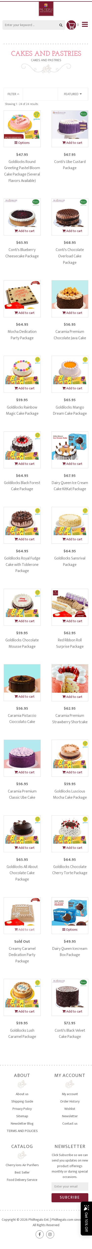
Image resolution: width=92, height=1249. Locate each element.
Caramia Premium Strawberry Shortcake (70, 718)
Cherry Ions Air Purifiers (22, 1165)
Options (23, 143)
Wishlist (69, 1109)
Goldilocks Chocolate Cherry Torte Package (69, 870)
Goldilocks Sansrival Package (69, 561)
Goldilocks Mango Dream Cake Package (70, 410)
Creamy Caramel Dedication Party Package (22, 955)
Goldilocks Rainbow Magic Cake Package (22, 410)
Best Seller (22, 1172)
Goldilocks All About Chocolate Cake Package (22, 873)
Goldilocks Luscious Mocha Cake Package (70, 794)
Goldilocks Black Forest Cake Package (22, 486)
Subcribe (70, 1197)
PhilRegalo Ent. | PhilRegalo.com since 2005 (59, 1219)
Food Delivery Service (22, 1180)
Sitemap (22, 1116)
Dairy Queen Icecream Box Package (69, 951)
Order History (69, 1101)
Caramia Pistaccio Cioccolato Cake (22, 718)
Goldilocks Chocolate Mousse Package (22, 643)
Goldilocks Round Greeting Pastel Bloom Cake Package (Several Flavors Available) (22, 171)
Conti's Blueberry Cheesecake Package (22, 253)
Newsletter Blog (22, 1123)
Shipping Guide (22, 1101)
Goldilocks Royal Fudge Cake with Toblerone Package (22, 564)
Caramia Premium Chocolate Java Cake (70, 334)
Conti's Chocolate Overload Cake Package (70, 256)
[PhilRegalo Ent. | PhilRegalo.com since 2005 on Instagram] (50, 1234)
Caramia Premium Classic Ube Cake (22, 794)
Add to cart (74, 143)
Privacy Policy (22, 1109)
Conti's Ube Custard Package (70, 165)
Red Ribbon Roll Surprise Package (70, 643)
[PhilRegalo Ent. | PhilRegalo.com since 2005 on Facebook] (40, 1234)
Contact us (70, 1123)
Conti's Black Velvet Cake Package (70, 1033)
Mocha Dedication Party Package (22, 334)
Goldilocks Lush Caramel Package (22, 1033)
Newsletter (70, 1116)
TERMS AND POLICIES (22, 1131)
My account (70, 1094)
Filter (12, 94)
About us (22, 1094)
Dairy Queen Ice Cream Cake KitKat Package (70, 486)
